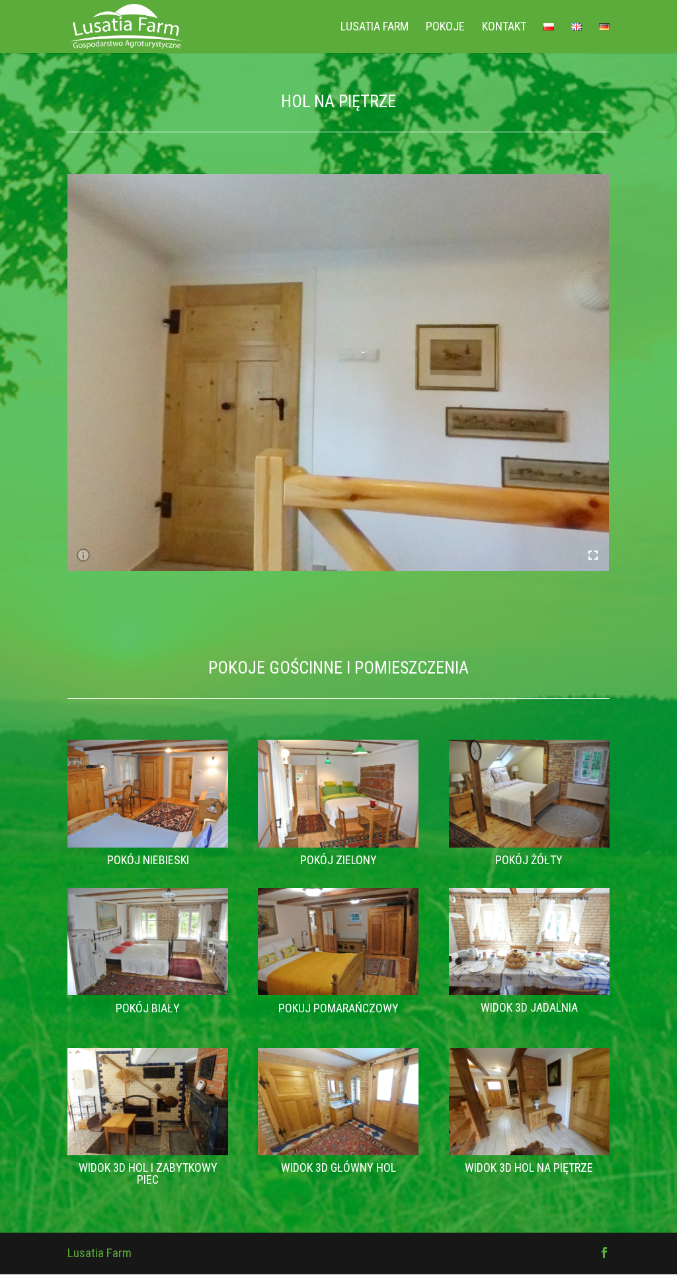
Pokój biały (148, 1008)
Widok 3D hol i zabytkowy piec (148, 1173)
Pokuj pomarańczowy (338, 1008)
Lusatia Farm (374, 27)
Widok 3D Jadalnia (529, 1007)
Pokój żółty (529, 860)
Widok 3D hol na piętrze (529, 1167)
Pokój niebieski (148, 860)
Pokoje (445, 27)
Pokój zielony (338, 860)
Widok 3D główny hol (338, 1167)
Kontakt (504, 27)
